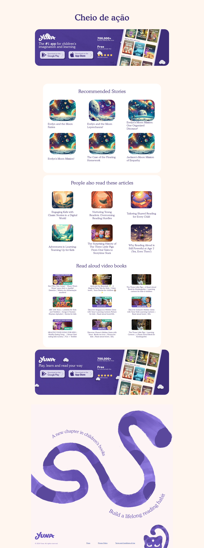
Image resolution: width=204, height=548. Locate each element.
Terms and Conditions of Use (125, 543)
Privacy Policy (103, 543)
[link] (52, 55)
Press (88, 543)
